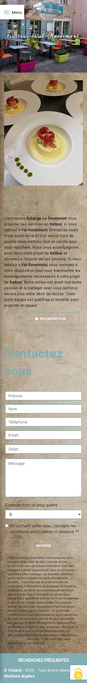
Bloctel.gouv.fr (16, 639)
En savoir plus (52, 319)
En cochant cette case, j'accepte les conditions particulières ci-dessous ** (44, 528)
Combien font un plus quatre (31, 505)
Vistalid (15, 670)
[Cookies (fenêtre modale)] (78, 674)
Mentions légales (19, 676)
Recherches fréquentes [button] (43, 660)
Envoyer (43, 546)
